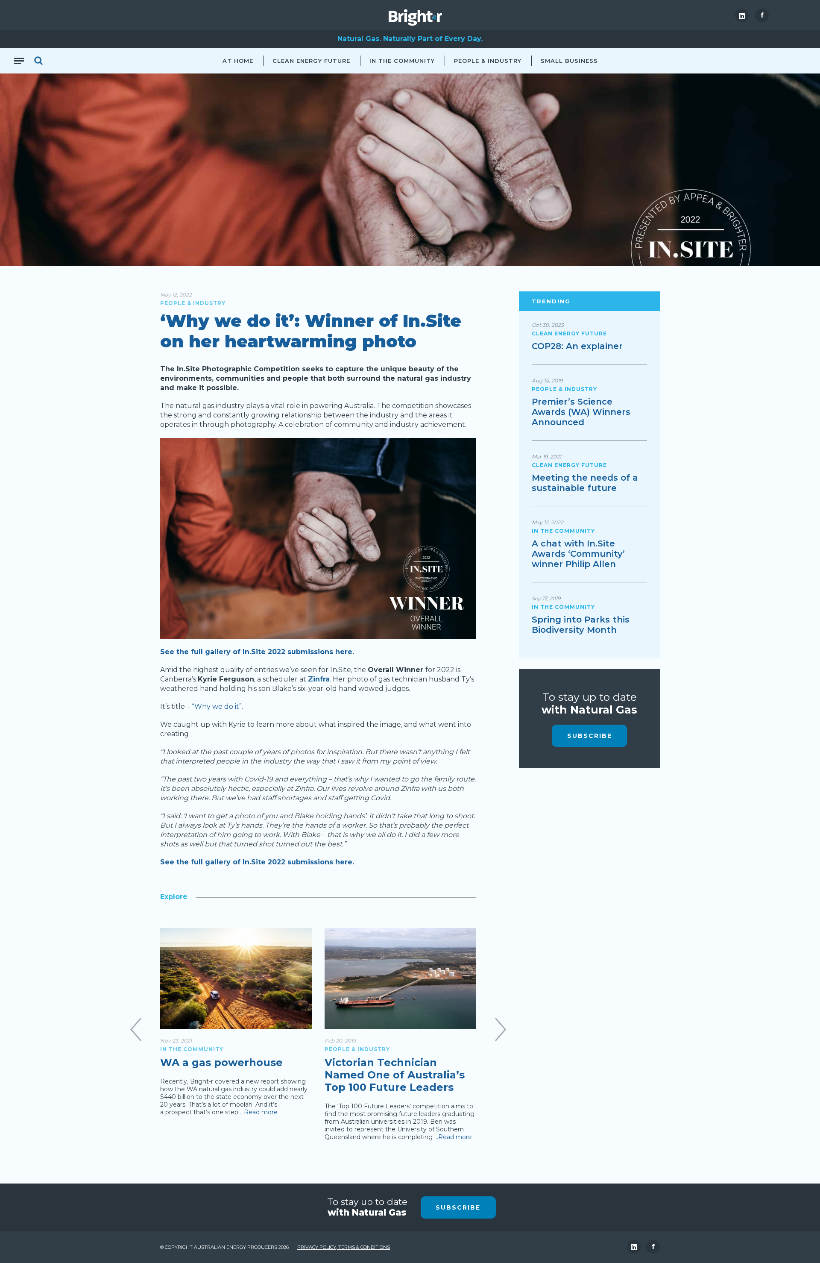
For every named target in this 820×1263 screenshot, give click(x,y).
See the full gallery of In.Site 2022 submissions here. (257, 652)
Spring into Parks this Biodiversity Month (581, 624)
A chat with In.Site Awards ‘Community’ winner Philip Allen (578, 553)
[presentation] (135, 1029)
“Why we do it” (217, 706)
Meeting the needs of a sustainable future (585, 483)
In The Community (402, 60)
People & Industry (487, 60)
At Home (238, 60)
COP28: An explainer (577, 346)
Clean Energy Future (311, 60)
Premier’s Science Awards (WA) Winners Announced (581, 412)
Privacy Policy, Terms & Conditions (343, 1247)
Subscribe (589, 736)
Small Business (569, 60)
